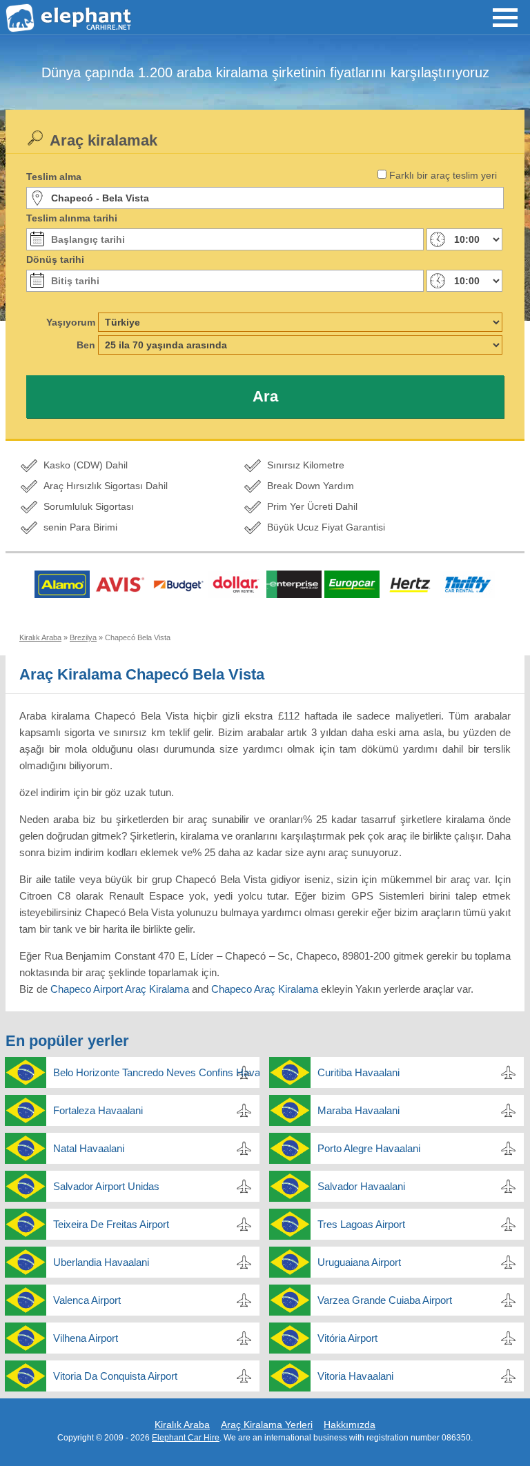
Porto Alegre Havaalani (368, 1148)
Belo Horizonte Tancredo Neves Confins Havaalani (156, 1072)
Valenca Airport (87, 1300)
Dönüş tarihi (55, 259)
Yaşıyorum (70, 322)
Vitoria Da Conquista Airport (115, 1376)
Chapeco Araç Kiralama (264, 989)
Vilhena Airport (85, 1338)
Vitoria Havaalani (355, 1376)
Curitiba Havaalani (358, 1072)
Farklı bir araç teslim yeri (443, 175)
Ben (86, 344)
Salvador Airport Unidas (106, 1186)
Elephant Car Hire (185, 1438)
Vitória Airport (347, 1338)
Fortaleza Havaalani (98, 1110)
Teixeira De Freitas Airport (111, 1224)
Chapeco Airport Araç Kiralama (119, 989)
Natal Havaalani (88, 1148)
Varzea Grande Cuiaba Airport (384, 1300)
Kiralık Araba (182, 1424)
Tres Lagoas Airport (361, 1224)
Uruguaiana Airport (359, 1262)
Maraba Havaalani (358, 1110)
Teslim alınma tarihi (71, 218)
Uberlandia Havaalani (101, 1262)
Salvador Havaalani (361, 1186)
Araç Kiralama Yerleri (267, 1424)
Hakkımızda (349, 1424)
